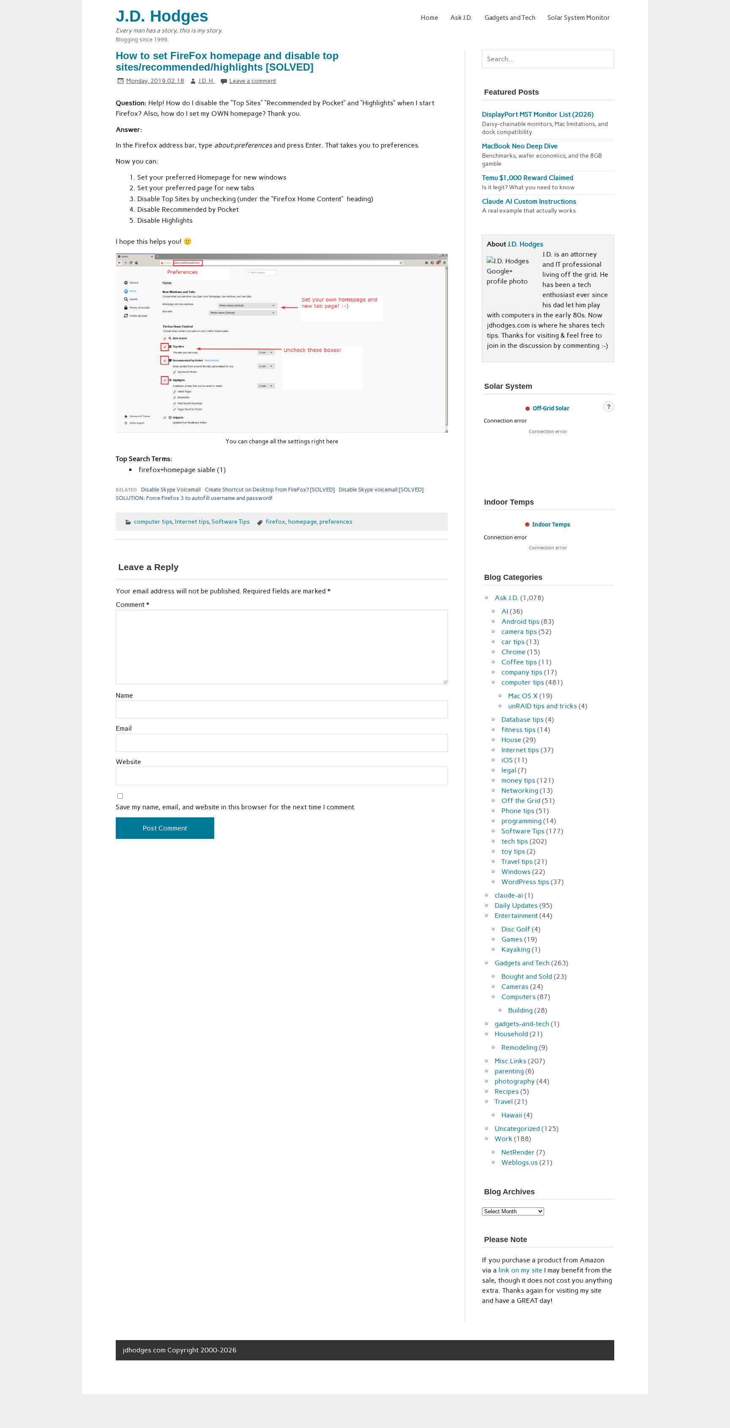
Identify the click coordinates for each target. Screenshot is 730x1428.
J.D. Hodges (525, 244)
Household (511, 1034)
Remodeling (519, 1047)
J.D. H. (207, 81)
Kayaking (515, 949)
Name (124, 695)
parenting (509, 1071)
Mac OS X (523, 696)
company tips (521, 672)
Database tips (522, 719)
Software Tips (231, 521)
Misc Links (510, 1061)
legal (508, 770)
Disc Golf (515, 929)
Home (429, 18)
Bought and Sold (526, 976)
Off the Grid (520, 801)
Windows (516, 872)
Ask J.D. (461, 18)
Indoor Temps (551, 524)
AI (504, 611)
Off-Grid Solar (551, 408)
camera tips (519, 632)
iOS (507, 760)
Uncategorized (517, 1129)
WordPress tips (525, 882)
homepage (302, 521)
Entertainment (516, 916)
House (511, 740)
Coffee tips (519, 662)
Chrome (513, 652)
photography (515, 1081)
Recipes (507, 1091)
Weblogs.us (519, 1162)
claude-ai (509, 895)
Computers (518, 997)
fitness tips (518, 730)
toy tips (513, 851)
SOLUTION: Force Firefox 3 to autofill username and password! (194, 498)
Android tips (520, 621)
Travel (504, 1102)
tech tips (514, 841)
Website (128, 762)
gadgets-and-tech (522, 1024)
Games (512, 939)
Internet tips (192, 521)
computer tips (153, 521)
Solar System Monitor (579, 18)
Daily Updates (516, 905)
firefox (275, 521)
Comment (132, 604)
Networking (519, 790)
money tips (518, 780)
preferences (335, 521)
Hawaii (511, 1115)
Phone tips (517, 811)
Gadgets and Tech (510, 18)
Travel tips (517, 861)
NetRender (518, 1152)
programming (521, 821)
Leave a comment (252, 81)
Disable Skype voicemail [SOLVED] (381, 489)
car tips (513, 642)
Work (503, 1139)
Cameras (514, 987)
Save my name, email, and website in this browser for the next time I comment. (236, 807)
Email (124, 728)
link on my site (520, 1270)
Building (520, 1010)
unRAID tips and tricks (542, 706)
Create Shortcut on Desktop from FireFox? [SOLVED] (270, 489)
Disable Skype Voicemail (171, 489)
